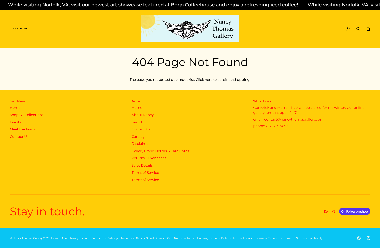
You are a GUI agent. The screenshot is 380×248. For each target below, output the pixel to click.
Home (15, 108)
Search (137, 122)
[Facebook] (326, 211)
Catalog (138, 137)
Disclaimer (141, 144)
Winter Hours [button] (262, 101)
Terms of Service (145, 172)
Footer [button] (136, 101)
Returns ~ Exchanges (149, 158)
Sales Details (142, 165)
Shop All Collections (26, 115)
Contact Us (19, 137)
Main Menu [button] (17, 101)
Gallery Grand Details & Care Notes (160, 151)
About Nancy (143, 115)
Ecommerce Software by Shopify (301, 238)
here (208, 80)
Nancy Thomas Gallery (27, 238)
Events (15, 122)
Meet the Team (22, 129)
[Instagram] (333, 211)
